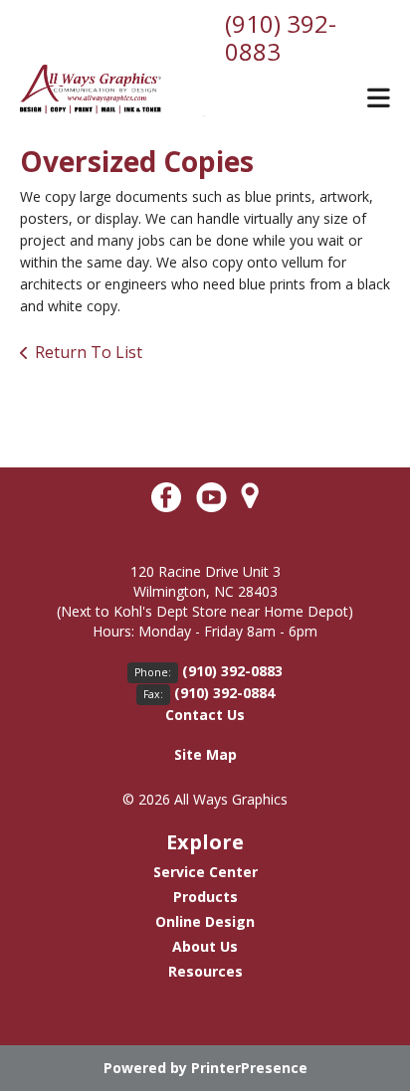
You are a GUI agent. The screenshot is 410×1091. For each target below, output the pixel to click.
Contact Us (205, 714)
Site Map (205, 754)
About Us (205, 946)
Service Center (205, 871)
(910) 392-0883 (280, 37)
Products (205, 896)
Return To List (88, 352)
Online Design (205, 921)
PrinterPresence (249, 1067)
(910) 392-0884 (224, 692)
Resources (205, 971)
